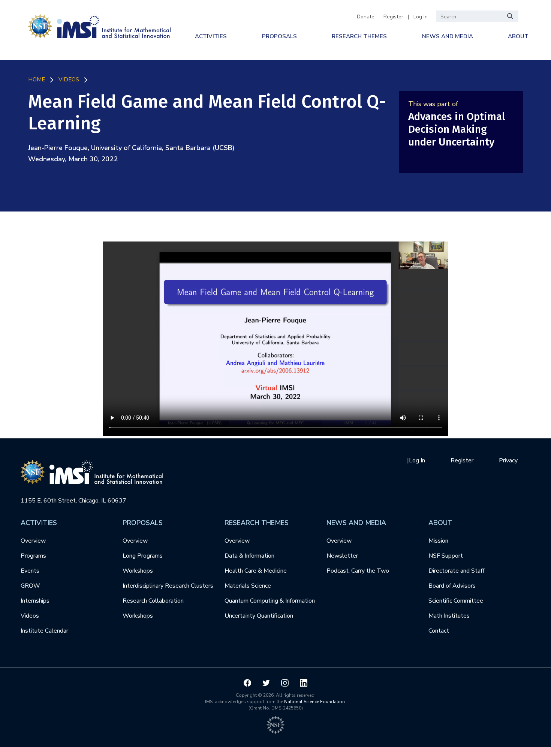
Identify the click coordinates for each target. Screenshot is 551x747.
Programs (33, 556)
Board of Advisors (452, 586)
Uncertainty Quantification (259, 616)
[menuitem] (211, 36)
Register (393, 16)
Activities (211, 36)
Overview (33, 541)
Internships (35, 601)
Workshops (138, 571)
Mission (438, 541)
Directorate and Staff (456, 571)
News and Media (447, 36)
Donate (365, 16)
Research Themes (359, 36)
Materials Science (248, 586)
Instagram (285, 683)
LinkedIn (303, 683)
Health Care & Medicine (256, 571)
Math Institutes (449, 616)
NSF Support (445, 556)
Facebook (247, 683)
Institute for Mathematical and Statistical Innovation (99, 24)
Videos (30, 616)
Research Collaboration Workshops (153, 608)
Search (510, 16)
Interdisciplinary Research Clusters (168, 586)
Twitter (266, 683)
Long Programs (143, 556)
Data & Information (249, 556)
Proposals (279, 36)
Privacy (508, 460)
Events (30, 571)
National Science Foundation (314, 702)
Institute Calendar (44, 631)
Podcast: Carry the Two (357, 571)
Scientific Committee (455, 601)
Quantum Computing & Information (270, 601)
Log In (420, 16)
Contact (438, 631)
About (518, 36)
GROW (30, 586)
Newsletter (342, 556)
